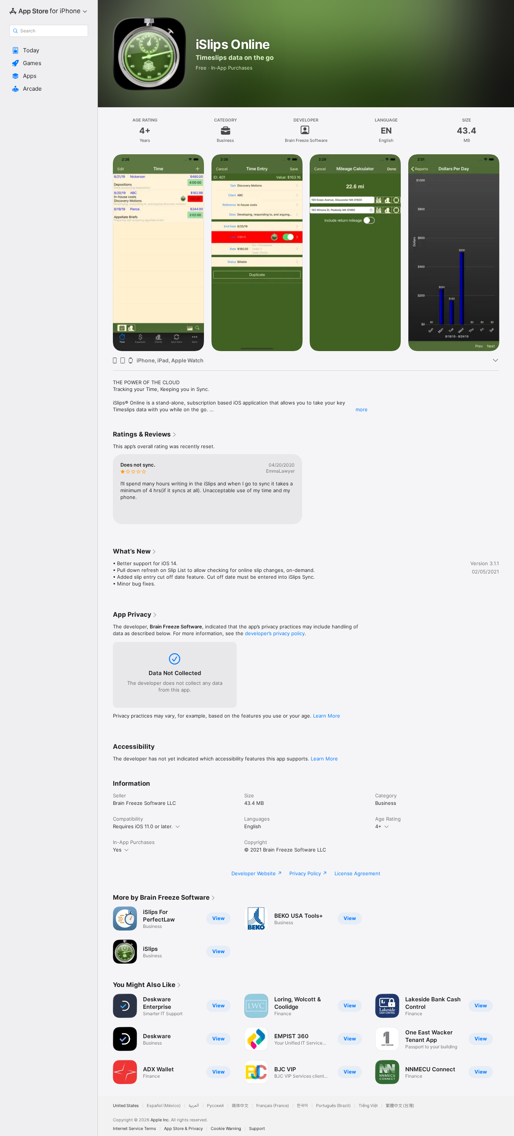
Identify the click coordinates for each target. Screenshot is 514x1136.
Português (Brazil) (333, 1106)
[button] (49, 50)
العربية (194, 1106)
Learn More (326, 716)
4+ (378, 826)
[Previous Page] (105, 252)
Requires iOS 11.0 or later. (143, 826)
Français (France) (272, 1106)
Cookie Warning (226, 1129)
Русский (215, 1106)
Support (257, 1129)
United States (126, 1106)
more (362, 409)
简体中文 (240, 1106)
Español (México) (164, 1106)
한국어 (302, 1106)
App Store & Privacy (183, 1129)
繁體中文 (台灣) (400, 1106)
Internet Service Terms (134, 1129)
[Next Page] (506, 252)
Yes (117, 850)
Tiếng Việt (368, 1106)
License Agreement (357, 873)
